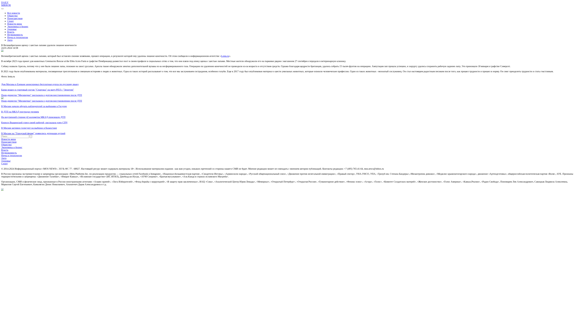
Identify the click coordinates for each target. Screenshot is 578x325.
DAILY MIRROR (6, 3)
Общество (12, 15)
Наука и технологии (17, 37)
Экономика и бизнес (17, 26)
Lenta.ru (225, 56)
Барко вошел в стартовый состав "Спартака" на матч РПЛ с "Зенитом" (37, 89)
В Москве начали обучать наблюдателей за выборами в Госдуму (34, 106)
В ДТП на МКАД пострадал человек (20, 111)
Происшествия (14, 18)
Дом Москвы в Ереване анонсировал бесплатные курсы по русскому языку (40, 84)
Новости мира (14, 24)
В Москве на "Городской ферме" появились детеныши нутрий (33, 133)
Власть (10, 32)
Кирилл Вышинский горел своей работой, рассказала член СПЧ (34, 122)
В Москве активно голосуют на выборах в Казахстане (29, 128)
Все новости (13, 13)
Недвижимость (15, 34)
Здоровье (12, 29)
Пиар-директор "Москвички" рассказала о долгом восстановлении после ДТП (41, 95)
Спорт (10, 21)
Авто (9, 40)
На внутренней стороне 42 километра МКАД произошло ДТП (33, 117)
